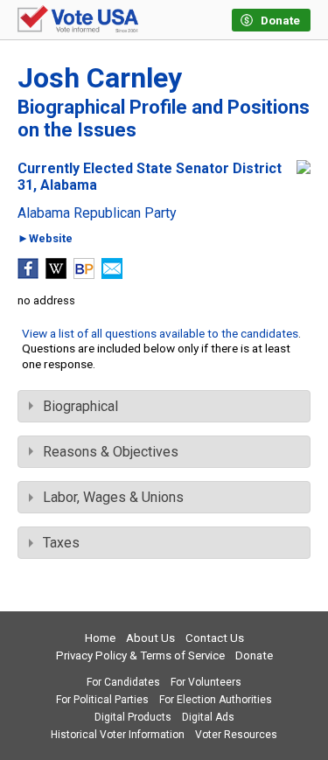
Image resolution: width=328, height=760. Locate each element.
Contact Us (214, 638)
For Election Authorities (215, 700)
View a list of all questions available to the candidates (160, 333)
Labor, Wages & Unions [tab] (113, 497)
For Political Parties (102, 700)
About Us (150, 638)
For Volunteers (206, 682)
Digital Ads (208, 717)
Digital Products (132, 717)
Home (100, 638)
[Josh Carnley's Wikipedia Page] (55, 274)
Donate (254, 655)
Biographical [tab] (80, 406)
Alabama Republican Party (97, 213)
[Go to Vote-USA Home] (77, 20)
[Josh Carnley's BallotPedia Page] (83, 274)
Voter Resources (236, 735)
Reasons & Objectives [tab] (110, 451)
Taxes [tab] (61, 542)
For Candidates (123, 682)
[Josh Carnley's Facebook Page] (27, 274)
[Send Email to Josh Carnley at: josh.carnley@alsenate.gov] (111, 274)
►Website (45, 239)
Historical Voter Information (118, 735)
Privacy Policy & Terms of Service (140, 655)
